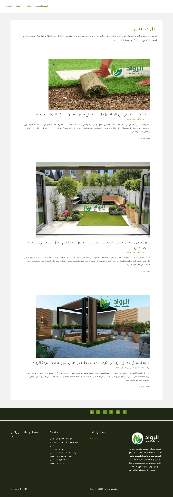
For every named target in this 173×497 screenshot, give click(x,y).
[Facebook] (111, 412)
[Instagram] (118, 412)
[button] (25, 6)
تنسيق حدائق (135, 368)
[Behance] (92, 412)
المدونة (9, 6)
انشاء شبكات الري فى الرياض (61, 460)
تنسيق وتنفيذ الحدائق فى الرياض (62, 439)
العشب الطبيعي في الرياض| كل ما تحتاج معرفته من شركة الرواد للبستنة (92, 115)
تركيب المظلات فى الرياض (60, 464)
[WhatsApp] (125, 412)
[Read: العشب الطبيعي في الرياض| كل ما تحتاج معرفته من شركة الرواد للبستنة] (99, 84)
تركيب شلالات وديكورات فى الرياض (63, 453)
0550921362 (94, 439)
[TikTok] (105, 412)
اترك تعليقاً (146, 119)
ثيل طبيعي (135, 119)
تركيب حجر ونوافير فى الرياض (61, 456)
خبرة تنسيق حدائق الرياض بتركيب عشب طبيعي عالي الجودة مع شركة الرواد (91, 363)
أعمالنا (18, 6)
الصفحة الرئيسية (42, 6)
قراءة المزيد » (144, 138)
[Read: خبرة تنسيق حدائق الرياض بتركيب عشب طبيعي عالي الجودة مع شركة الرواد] (93, 327)
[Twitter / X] (98, 412)
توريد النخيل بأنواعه (57, 450)
